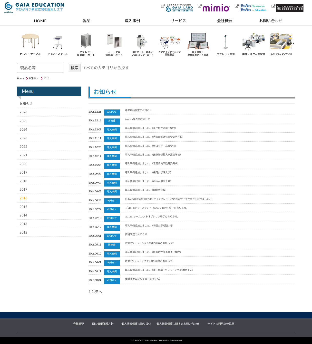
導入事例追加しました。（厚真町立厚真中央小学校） (153, 252)
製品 (86, 20)
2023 (23, 138)
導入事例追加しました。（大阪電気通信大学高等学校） (155, 136)
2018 (23, 181)
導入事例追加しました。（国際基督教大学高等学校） (153, 154)
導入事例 (132, 20)
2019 (23, 172)
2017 (23, 189)
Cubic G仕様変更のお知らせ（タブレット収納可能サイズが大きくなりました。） (169, 198)
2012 (23, 232)
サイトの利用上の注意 (220, 323)
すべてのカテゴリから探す (106, 67)
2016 (23, 198)
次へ (98, 291)
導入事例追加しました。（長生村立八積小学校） (151, 128)
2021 (23, 155)
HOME (40, 20)
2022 (23, 146)
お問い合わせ (271, 20)
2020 (23, 164)
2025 (23, 121)
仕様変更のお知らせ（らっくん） (143, 278)
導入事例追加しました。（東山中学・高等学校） (151, 145)
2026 (23, 112)
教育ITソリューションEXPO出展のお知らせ (148, 260)
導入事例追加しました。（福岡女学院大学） (149, 172)
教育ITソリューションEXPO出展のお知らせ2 (149, 243)
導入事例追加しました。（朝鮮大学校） (146, 189)
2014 (23, 215)
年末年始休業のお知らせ (138, 110)
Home (20, 78)
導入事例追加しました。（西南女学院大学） (149, 181)
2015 (23, 207)
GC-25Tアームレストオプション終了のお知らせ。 (152, 216)
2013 (23, 224)
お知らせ (34, 78)
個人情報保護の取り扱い (136, 323)
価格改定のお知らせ (136, 234)
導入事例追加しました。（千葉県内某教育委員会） (152, 163)
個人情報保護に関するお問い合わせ (177, 323)
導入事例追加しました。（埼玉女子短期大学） (150, 225)
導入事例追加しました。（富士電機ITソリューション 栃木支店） (160, 269)
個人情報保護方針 (102, 323)
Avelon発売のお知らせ (137, 119)
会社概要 (225, 20)
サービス (178, 20)
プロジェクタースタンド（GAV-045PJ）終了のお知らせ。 (157, 207)
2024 (23, 129)
